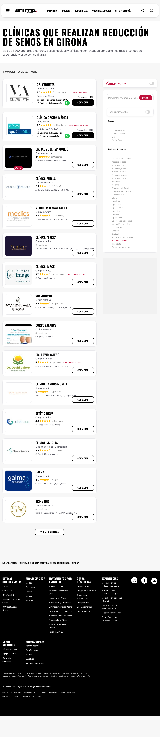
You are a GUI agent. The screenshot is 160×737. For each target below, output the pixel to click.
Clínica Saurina (46, 442)
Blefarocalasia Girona (58, 620)
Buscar (145, 97)
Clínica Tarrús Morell (51, 384)
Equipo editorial (9, 653)
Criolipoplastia (83, 602)
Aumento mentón (119, 175)
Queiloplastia (117, 234)
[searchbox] (123, 98)
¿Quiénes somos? (10, 649)
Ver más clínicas (49, 532)
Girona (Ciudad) (118, 133)
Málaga (29, 596)
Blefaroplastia (118, 185)
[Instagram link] (134, 581)
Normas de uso (29, 692)
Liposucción (117, 217)
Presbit (5, 586)
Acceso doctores (33, 646)
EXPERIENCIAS (81, 10)
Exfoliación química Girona (60, 611)
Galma (39, 472)
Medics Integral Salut (51, 207)
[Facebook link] (144, 581)
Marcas (29, 654)
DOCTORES (67, 10)
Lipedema (116, 201)
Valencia (29, 591)
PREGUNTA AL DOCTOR (101, 10)
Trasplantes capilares (121, 247)
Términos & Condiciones (31, 696)
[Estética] (26, 11)
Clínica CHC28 (8, 590)
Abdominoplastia (119, 162)
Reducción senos (119, 240)
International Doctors (35, 663)
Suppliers (30, 659)
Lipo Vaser (116, 204)
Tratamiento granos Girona (60, 602)
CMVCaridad (8, 595)
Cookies (42, 692)
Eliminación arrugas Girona (60, 607)
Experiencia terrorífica (111, 613)
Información (8, 71)
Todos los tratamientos (121, 158)
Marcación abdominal (121, 224)
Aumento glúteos (119, 172)
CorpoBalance (45, 325)
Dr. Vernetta (46, 84)
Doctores (23, 71)
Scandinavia (44, 296)
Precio (33, 71)
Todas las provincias (121, 130)
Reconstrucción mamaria (122, 237)
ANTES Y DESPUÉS (123, 10)
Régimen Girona (56, 632)
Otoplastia (116, 231)
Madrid (29, 583)
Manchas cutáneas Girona (60, 615)
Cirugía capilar (83, 586)
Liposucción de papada (122, 221)
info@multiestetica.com (40, 686)
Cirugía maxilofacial (120, 188)
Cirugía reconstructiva (121, 191)
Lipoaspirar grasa (84, 607)
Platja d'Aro (117, 140)
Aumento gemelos (119, 168)
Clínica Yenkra (45, 237)
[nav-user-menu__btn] (151, 10)
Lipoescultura (118, 208)
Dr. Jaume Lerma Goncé (51, 149)
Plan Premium (32, 650)
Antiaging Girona (56, 586)
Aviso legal (72, 692)
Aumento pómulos (119, 178)
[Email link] (154, 581)
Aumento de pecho (120, 165)
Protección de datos (11, 692)
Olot (113, 137)
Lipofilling (116, 211)
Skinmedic (42, 501)
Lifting (114, 198)
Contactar (83, 102)
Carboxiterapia (83, 611)
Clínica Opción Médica (52, 117)
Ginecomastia (118, 194)
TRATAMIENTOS (52, 10)
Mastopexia (117, 227)
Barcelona (30, 587)
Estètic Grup (44, 413)
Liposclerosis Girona (58, 598)
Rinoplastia (116, 244)
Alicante (29, 600)
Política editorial (10, 696)
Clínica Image (45, 266)
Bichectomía (117, 181)
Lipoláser (116, 214)
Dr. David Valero (47, 354)
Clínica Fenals (45, 178)
